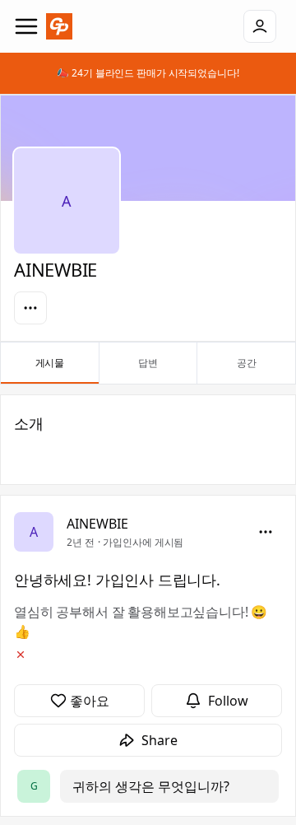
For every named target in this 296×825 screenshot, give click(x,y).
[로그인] (259, 26)
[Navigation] (26, 26)
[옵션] (30, 307)
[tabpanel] (148, 605)
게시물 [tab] (50, 363)
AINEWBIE (97, 524)
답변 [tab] (148, 363)
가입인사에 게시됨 (143, 542)
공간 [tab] (247, 363)
